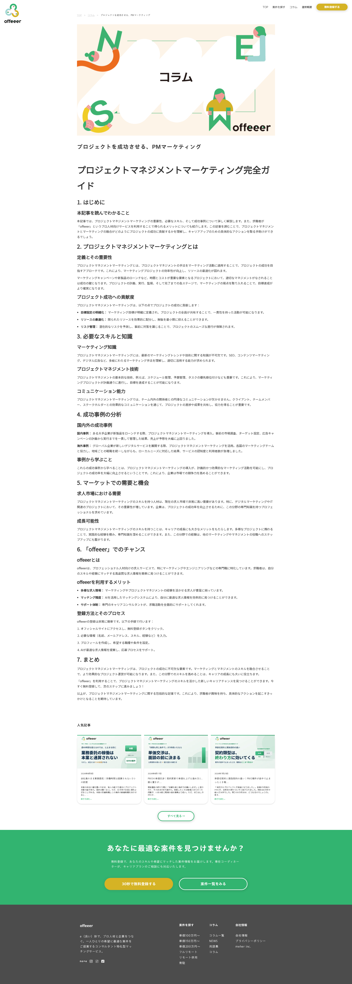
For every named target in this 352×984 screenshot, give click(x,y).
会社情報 (241, 925)
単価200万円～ (189, 946)
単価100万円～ (189, 935)
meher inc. (243, 946)
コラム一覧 (216, 935)
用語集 (213, 946)
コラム (293, 7)
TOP (265, 7)
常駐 (182, 963)
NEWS (213, 941)
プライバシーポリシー (250, 941)
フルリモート (188, 952)
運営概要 (307, 7)
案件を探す (278, 7)
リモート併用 (188, 957)
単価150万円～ (189, 941)
